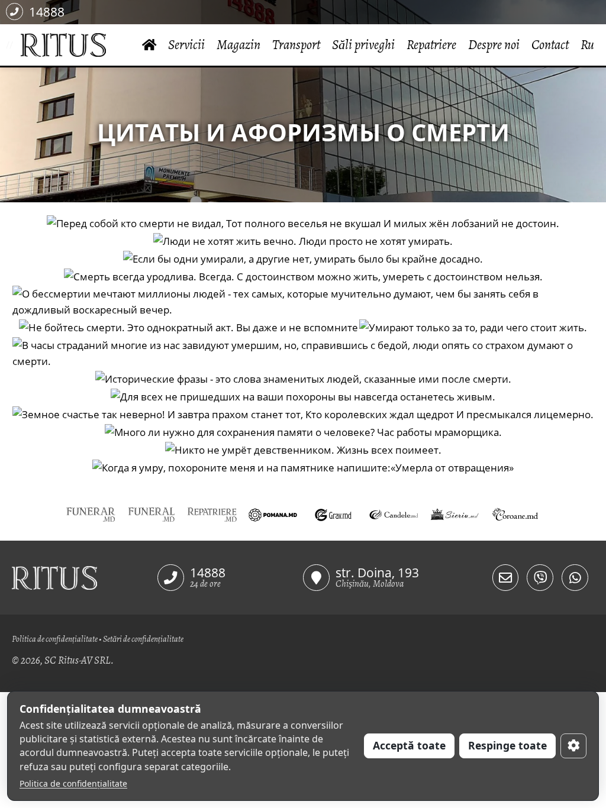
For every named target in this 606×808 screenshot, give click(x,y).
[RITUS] (16, 45)
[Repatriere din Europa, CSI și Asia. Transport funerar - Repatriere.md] (212, 514)
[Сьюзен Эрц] (303, 301)
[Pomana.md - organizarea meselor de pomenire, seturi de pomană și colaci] (273, 514)
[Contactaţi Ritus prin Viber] (540, 577)
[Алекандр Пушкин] (303, 223)
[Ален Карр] (303, 432)
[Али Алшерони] (303, 353)
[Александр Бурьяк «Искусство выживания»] (188, 328)
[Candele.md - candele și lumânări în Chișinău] (393, 514)
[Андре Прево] (303, 378)
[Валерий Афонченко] (303, 396)
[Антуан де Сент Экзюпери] (473, 328)
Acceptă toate (409, 745)
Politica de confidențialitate (55, 639)
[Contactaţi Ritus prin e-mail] (505, 577)
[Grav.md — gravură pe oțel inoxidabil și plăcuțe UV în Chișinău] (333, 514)
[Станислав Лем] (303, 241)
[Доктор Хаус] (303, 276)
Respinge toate (507, 745)
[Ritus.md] (84, 578)
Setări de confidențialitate (143, 639)
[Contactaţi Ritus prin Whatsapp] (575, 577)
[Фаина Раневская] (303, 467)
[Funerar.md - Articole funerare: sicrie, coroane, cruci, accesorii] (90, 514)
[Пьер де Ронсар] (303, 414)
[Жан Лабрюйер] (303, 258)
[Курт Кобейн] (303, 449)
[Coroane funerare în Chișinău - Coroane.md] (515, 514)
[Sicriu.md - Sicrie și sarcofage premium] (454, 514)
